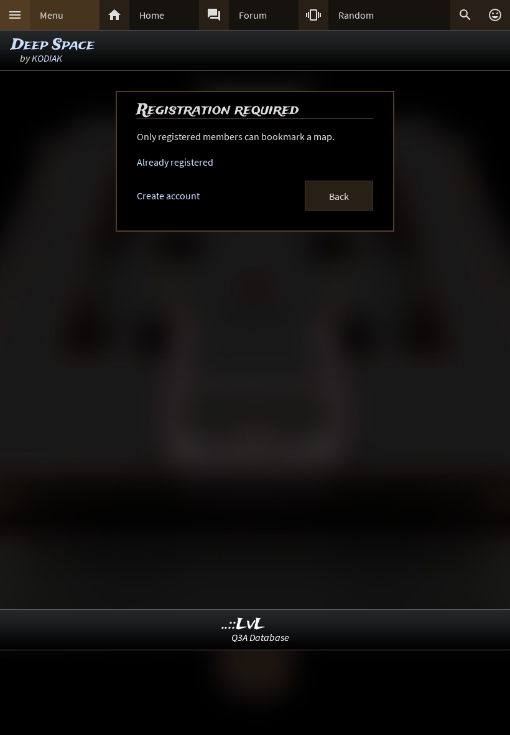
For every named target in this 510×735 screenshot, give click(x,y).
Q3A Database (260, 637)
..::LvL (243, 624)
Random (356, 15)
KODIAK (47, 58)
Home (151, 15)
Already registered (175, 162)
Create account (168, 195)
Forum (253, 15)
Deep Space (53, 45)
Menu (51, 15)
